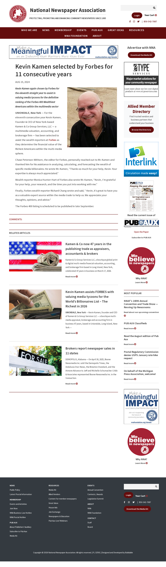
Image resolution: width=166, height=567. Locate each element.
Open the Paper (141, 231)
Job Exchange (54, 512)
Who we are (29, 30)
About (97, 35)
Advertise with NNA (141, 48)
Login (137, 15)
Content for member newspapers (63, 498)
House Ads (53, 507)
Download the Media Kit (141, 55)
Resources (136, 30)
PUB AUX (97, 30)
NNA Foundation (76, 35)
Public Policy (15, 490)
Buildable (129, 552)
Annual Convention (95, 490)
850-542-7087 (145, 502)
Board (90, 527)
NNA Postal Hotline (18, 517)
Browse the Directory (141, 129)
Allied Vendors (54, 494)
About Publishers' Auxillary (20, 527)
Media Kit (13, 536)
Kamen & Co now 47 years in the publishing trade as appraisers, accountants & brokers (88, 249)
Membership (63, 30)
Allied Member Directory (141, 108)
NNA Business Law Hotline (21, 513)
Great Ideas (116, 30)
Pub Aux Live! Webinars (58, 521)
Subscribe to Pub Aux (18, 531)
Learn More (140, 282)
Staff (90, 522)
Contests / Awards (95, 494)
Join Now (14, 508)
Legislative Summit (96, 498)
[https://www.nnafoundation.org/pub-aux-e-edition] (141, 195)
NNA (89, 508)
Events (82, 30)
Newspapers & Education (59, 516)
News (46, 30)
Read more (70, 276)
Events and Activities (18, 504)
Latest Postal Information (21, 494)
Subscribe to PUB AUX (141, 237)
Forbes (52, 140)
